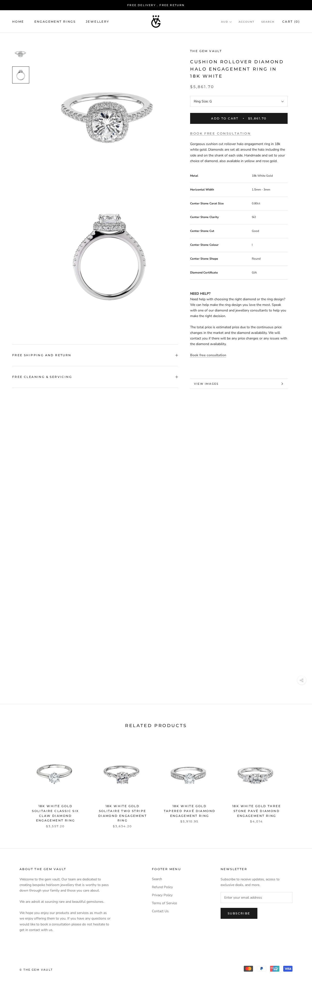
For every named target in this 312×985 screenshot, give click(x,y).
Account (246, 21)
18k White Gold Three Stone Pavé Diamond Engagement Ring (256, 811)
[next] (296, 782)
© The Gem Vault (36, 969)
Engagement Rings (55, 21)
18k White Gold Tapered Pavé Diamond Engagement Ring (189, 811)
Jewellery (97, 21)
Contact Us (160, 911)
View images (206, 383)
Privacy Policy (162, 895)
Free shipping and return (41, 355)
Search (267, 21)
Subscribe (239, 913)
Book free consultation (220, 133)
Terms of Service (164, 903)
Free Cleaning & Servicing (42, 377)
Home (18, 21)
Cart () (291, 21)
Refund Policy (162, 887)
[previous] (15, 782)
